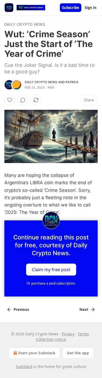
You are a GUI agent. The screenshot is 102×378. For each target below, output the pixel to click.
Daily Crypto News (24, 24)
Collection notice (51, 339)
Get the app (78, 352)
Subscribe (70, 7)
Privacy (68, 333)
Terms (83, 333)
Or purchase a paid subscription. (51, 283)
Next (83, 309)
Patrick (72, 82)
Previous (21, 309)
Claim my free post (51, 270)
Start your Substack (36, 352)
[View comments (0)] (22, 100)
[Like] (9, 100)
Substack (24, 366)
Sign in (91, 7)
